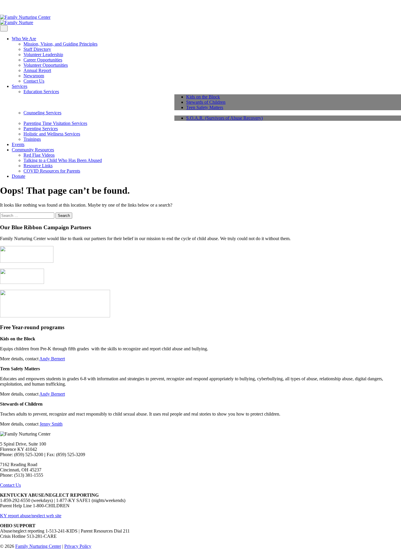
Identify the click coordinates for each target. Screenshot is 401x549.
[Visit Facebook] (2, 7)
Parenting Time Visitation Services (55, 123)
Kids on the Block (203, 96)
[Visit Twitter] (11, 7)
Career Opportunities (42, 59)
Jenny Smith (51, 423)
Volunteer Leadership (43, 54)
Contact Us (33, 80)
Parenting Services (40, 128)
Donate (18, 176)
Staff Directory (37, 49)
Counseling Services (42, 112)
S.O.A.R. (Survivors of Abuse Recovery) (224, 118)
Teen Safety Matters (204, 107)
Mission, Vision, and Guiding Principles (60, 43)
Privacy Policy (77, 546)
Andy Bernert (52, 358)
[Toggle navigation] (4, 28)
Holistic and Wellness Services (51, 133)
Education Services (41, 91)
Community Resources (33, 149)
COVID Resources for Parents (51, 170)
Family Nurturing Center (38, 546)
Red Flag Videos (39, 155)
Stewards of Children (205, 102)
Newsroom (33, 75)
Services (19, 86)
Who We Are (24, 38)
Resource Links (38, 165)
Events (18, 144)
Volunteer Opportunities (45, 65)
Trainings (32, 139)
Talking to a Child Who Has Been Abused (62, 160)
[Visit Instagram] (6, 7)
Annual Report (37, 70)
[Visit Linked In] (16, 7)
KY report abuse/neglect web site (30, 515)
